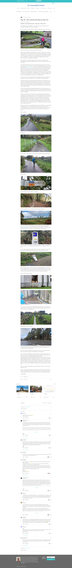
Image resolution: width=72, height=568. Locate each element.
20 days (45, 393)
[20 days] (50, 389)
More (50, 11)
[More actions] (50, 17)
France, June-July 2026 (26, 11)
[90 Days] (36, 389)
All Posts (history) (18, 11)
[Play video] (36, 39)
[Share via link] (27, 376)
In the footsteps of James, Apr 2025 (43, 11)
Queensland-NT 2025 (34, 11)
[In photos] (22, 389)
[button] (54, 11)
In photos (18, 393)
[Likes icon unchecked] (23, 417)
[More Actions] (50, 413)
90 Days (32, 393)
